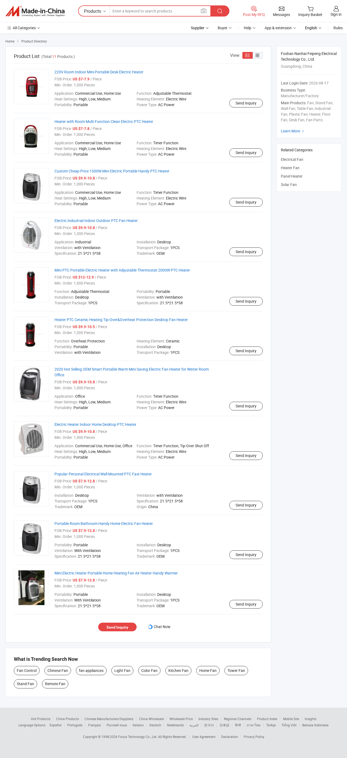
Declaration (229, 736)
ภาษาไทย (254, 725)
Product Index (267, 719)
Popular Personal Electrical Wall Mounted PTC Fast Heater (103, 473)
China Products (67, 719)
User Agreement (204, 736)
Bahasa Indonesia (315, 725)
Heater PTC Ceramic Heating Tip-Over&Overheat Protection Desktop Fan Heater (121, 319)
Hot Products (40, 719)
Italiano (138, 725)
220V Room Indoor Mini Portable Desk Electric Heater (98, 71)
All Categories (24, 27)
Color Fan (149, 670)
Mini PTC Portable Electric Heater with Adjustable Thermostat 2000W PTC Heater (122, 270)
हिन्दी (238, 725)
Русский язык (117, 725)
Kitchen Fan (178, 670)
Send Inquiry (246, 103)
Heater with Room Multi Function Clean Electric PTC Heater (103, 121)
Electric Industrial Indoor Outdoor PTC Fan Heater (96, 220)
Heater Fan (290, 167)
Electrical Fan (292, 159)
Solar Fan (289, 184)
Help (247, 27)
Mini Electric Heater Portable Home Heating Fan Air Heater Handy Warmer (116, 573)
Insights (310, 719)
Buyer (222, 27)
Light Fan (122, 670)
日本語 (224, 725)
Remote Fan (55, 683)
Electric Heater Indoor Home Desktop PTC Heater (95, 424)
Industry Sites (208, 719)
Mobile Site (291, 719)
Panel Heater (292, 176)
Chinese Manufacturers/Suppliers (109, 719)
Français (94, 725)
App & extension (278, 27)
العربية (193, 725)
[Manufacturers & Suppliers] (35, 11)
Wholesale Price (181, 719)
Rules (338, 27)
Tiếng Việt (289, 725)
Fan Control (27, 670)
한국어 (209, 725)
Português (74, 725)
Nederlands (175, 725)
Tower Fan (236, 670)
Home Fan (208, 670)
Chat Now (162, 626)
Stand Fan (25, 683)
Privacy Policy (254, 736)
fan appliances (91, 670)
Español (56, 725)
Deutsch (155, 725)
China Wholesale (151, 719)
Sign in (336, 14)
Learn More (293, 130)
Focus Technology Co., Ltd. (138, 736)
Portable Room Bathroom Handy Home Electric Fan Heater (103, 523)
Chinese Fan (57, 670)
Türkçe (271, 725)
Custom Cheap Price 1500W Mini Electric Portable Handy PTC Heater (111, 171)
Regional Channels (237, 719)
